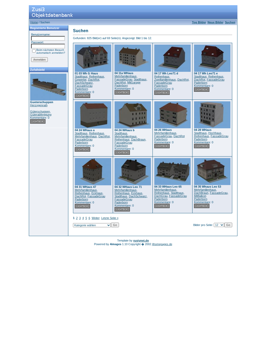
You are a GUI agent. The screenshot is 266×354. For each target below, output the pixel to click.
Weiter (96, 218)
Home (34, 22)
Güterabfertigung (40, 114)
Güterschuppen (40, 111)
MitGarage (134, 82)
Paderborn (81, 88)
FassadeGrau (83, 85)
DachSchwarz (84, 82)
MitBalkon (200, 195)
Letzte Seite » (109, 218)
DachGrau (161, 195)
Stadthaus (81, 76)
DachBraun (138, 139)
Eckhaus (97, 193)
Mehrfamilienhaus (126, 76)
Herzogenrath (39, 105)
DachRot (93, 79)
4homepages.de (162, 244)
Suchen (230, 22)
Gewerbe (81, 79)
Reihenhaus (96, 76)
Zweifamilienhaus (165, 79)
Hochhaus (214, 132)
